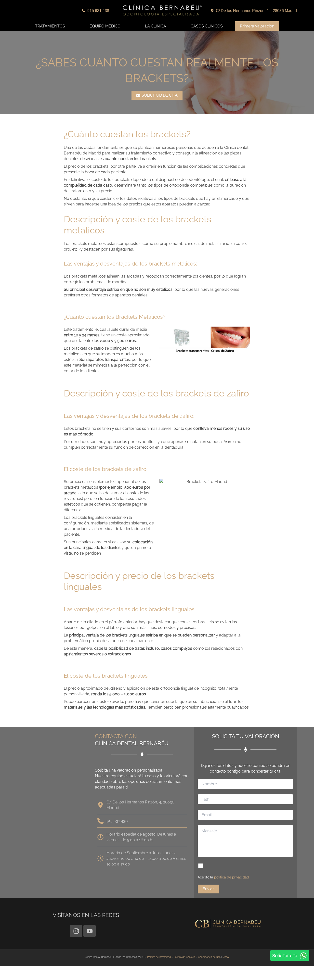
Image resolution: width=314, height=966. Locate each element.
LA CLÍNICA (155, 26)
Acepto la (223, 877)
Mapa (225, 957)
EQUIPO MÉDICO (105, 26)
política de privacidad (231, 877)
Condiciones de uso (209, 957)
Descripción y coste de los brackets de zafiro (156, 393)
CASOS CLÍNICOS (207, 26)
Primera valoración (257, 26)
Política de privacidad (159, 957)
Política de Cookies (184, 957)
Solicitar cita (284, 955)
